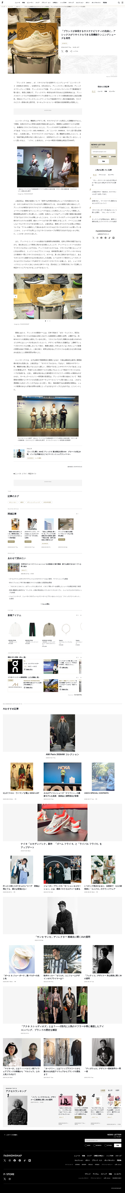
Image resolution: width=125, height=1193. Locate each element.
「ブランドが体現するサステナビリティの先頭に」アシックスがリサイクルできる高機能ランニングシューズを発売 (54, 6)
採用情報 (77, 1164)
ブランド (88, 1174)
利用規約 (97, 1164)
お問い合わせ (118, 1164)
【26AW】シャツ (13, 642)
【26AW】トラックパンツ (31, 642)
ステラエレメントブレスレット (65, 642)
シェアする (75, 51)
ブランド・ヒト (46, 2)
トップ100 (63, 2)
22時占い (55, 2)
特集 (23, 2)
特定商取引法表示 (117, 1178)
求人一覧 (22, 657)
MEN (95, 156)
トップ (3, 6)
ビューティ (30, 2)
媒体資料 (84, 1164)
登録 (103, 161)
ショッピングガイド (83, 1178)
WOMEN (103, 156)
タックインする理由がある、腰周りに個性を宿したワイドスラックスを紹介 (104, 220)
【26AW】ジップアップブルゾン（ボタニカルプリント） (48, 643)
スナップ (71, 2)
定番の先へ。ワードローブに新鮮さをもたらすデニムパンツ (104, 202)
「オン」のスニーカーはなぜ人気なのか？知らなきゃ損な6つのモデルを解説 (104, 182)
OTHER (113, 156)
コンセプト (117, 1174)
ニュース (17, 2)
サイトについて (69, 1164)
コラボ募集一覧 (33, 677)
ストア (37, 2)
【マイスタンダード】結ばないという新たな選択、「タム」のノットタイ (104, 211)
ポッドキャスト (96, 2)
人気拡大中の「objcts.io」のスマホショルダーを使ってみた (104, 193)
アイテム (96, 1174)
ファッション (102, 174)
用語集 (105, 2)
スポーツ (18, 6)
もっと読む (46, 604)
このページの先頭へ (12, 1135)
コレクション (80, 2)
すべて (93, 91)
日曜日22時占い (99, 1156)
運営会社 (90, 1164)
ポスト (88, 2)
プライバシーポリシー (107, 1164)
